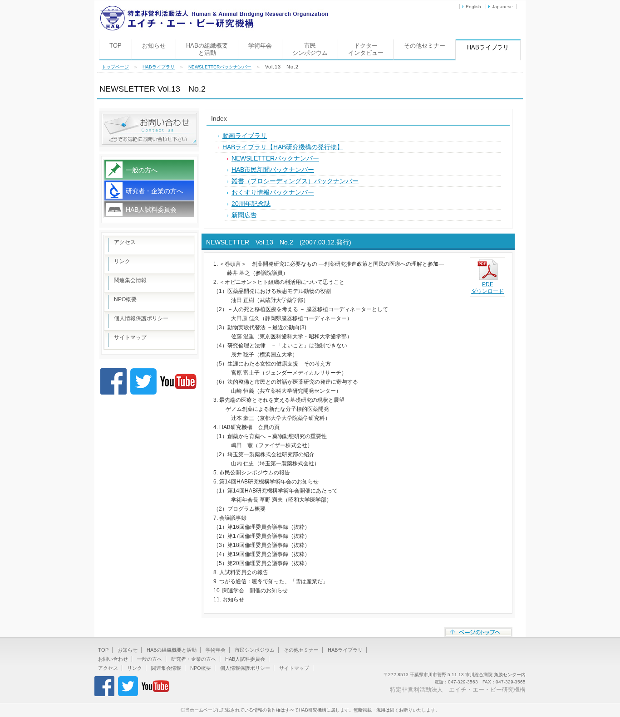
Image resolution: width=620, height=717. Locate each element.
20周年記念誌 (251, 203)
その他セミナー (424, 45)
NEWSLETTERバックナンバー (219, 66)
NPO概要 (125, 299)
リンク (122, 261)
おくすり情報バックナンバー (272, 192)
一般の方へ (141, 170)
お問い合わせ (113, 659)
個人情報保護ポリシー (141, 318)
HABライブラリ (159, 66)
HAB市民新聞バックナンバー (272, 169)
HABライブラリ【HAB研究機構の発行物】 (282, 147)
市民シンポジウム (310, 49)
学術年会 (260, 45)
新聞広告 (244, 215)
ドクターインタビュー (366, 49)
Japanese (502, 6)
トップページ (115, 66)
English (473, 6)
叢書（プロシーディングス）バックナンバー (295, 181)
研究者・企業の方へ (154, 191)
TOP (115, 45)
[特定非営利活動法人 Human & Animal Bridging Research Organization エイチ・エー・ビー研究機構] (214, 8)
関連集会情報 (130, 280)
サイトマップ (130, 337)
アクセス (125, 242)
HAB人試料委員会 (151, 209)
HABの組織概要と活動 (207, 49)
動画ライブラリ (244, 135)
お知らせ (154, 45)
